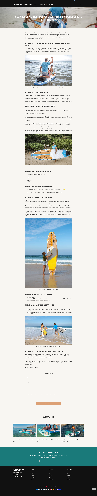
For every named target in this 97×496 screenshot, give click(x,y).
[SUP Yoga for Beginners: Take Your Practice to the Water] (24, 430)
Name (26, 377)
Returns (50, 475)
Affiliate (68, 475)
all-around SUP (31, 201)
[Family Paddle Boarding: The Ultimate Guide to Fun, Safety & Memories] (72, 430)
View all (48, 420)
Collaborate (69, 477)
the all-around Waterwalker (30, 362)
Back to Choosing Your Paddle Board (49, 403)
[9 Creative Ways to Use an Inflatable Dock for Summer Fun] (48, 430)
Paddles (32, 479)
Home (43, 11)
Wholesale (69, 479)
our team (51, 359)
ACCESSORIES (42, 4)
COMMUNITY (51, 4)
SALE (47, 4)
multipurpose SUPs (34, 95)
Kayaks (32, 473)
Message (27, 382)
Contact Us (51, 479)
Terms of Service (51, 394)
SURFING (30, 4)
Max (38, 51)
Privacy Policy (45, 394)
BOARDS (26, 4)
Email (50, 377)
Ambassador (69, 473)
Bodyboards (33, 477)
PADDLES (36, 4)
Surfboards (32, 475)
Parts (31, 482)
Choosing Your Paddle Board (49, 11)
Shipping (50, 473)
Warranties (50, 477)
